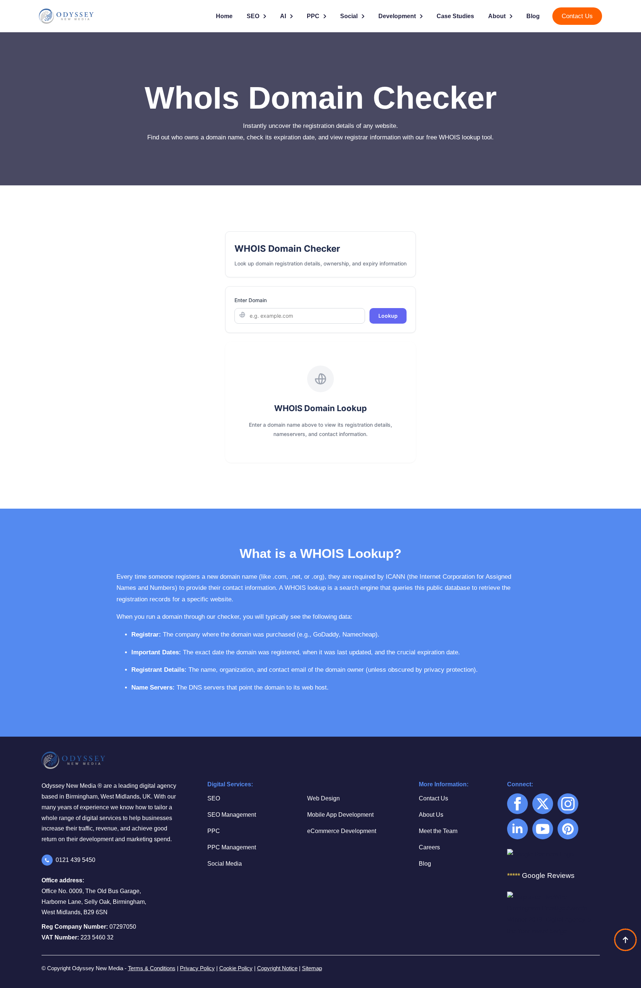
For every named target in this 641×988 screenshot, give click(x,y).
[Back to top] (625, 940)
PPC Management (231, 847)
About (497, 16)
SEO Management (231, 815)
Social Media (224, 863)
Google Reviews (541, 875)
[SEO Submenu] (265, 16)
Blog (533, 16)
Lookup (388, 316)
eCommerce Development (341, 831)
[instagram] (568, 803)
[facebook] (517, 803)
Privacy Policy (197, 968)
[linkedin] (517, 829)
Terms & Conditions (151, 968)
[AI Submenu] (292, 16)
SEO (253, 16)
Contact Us (433, 798)
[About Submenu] (511, 16)
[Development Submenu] (422, 16)
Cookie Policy (236, 968)
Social (349, 16)
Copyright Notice (277, 968)
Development (397, 16)
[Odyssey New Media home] (76, 16)
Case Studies (455, 16)
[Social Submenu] (363, 16)
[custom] (568, 829)
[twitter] (542, 803)
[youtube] (542, 829)
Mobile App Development (340, 815)
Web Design (323, 798)
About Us (431, 815)
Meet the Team (438, 831)
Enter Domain (250, 300)
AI (283, 16)
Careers (429, 847)
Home (224, 16)
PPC (313, 16)
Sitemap (312, 968)
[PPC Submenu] (325, 16)
